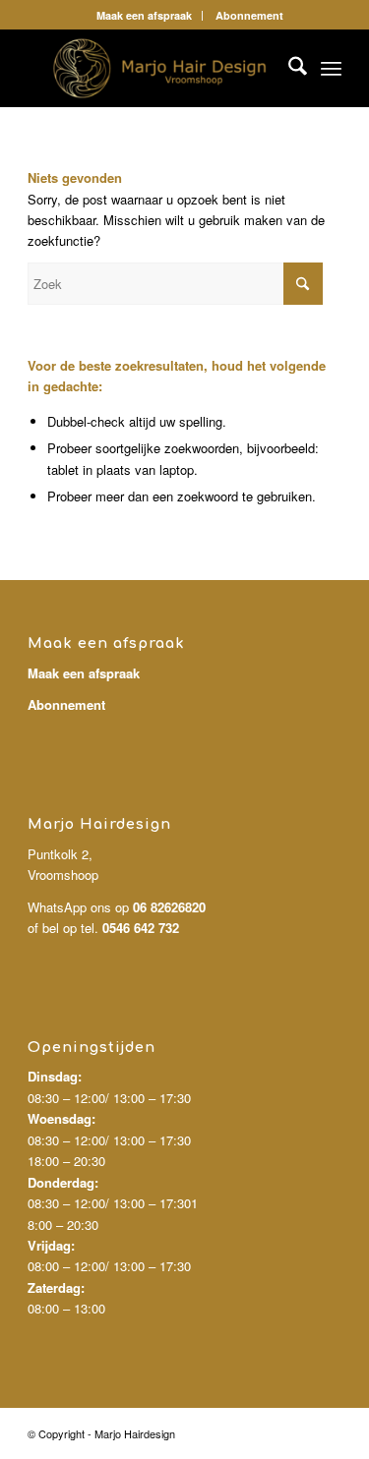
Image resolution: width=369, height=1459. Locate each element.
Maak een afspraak (144, 15)
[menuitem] (145, 16)
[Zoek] (288, 68)
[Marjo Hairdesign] (153, 68)
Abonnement (249, 15)
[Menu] (331, 67)
